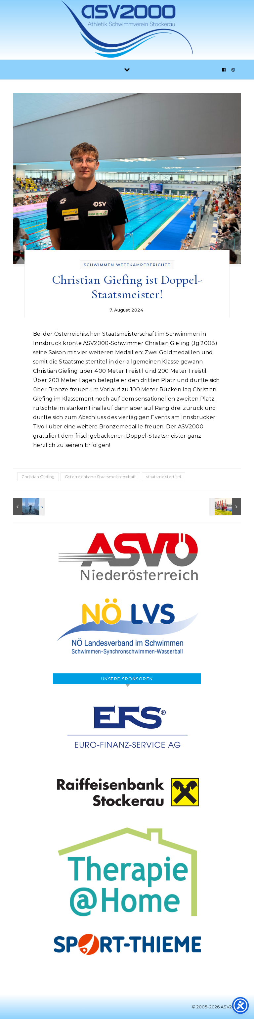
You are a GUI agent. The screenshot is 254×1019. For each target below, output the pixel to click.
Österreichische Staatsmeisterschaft (100, 476)
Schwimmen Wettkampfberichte (127, 265)
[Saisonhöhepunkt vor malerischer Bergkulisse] (226, 506)
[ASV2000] (127, 30)
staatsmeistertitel (163, 476)
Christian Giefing (38, 476)
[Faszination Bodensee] (28, 506)
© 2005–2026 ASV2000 (216, 1006)
